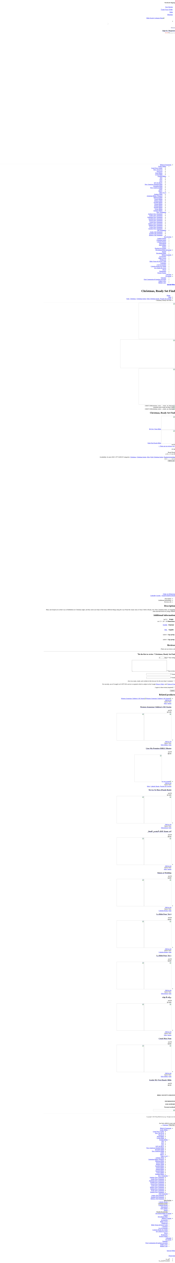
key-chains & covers (160, 268)
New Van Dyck (157, 169)
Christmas (133, 457)
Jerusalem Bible (157, 186)
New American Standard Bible (153, 184)
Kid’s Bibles (162, 245)
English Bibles (162, 176)
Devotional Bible (161, 253)
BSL (166, 629)
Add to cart (171, 460)
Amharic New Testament (155, 214)
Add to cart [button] (168, 700)
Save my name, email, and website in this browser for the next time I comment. (150, 681)
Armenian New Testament (154, 217)
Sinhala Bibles (158, 205)
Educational (162, 243)
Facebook (172, 595)
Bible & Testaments (165, 165)
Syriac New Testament (155, 227)
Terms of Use (171, 684)
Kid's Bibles (164, 745)
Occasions (168, 276)
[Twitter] (171, 17)
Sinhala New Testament (155, 225)
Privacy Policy (160, 684)
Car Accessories (161, 264)
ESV (161, 179)
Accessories (162, 256)
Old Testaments (161, 230)
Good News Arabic (156, 168)
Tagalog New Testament (155, 228)
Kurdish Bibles (158, 202)
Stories (164, 246)
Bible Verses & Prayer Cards (158, 261)
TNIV (160, 189)
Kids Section (167, 237)
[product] (107, 698)
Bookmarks (162, 271)
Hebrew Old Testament (155, 235)
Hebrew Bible (158, 201)
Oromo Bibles (158, 204)
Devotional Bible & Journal (163, 250)
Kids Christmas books (156, 457)
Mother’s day (162, 282)
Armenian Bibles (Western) (154, 196)
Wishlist (170, 15)
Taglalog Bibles (157, 210)
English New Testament (155, 219)
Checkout (165, 1125)
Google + (159, 595)
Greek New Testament (155, 222)
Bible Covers (162, 258)
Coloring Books (161, 242)
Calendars (163, 263)
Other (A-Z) (162, 192)
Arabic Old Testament (156, 232)
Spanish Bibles (158, 207)
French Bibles (158, 199)
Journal (164, 251)
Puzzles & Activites (160, 248)
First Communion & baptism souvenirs (155, 279)
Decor (164, 269)
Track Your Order (167, 10)
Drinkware (163, 260)
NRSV (160, 191)
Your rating (171, 657)
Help (171, 12)
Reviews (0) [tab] (167, 602)
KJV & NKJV (158, 183)
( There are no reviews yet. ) (167, 446)
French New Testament (155, 220)
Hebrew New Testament (155, 224)
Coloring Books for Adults (158, 266)
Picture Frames (162, 273)
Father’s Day (162, 281)
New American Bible (156, 187)
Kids (148, 457)
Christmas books (161, 240)
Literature (168, 274)
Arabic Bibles (162, 166)
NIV (161, 178)
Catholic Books (161, 238)
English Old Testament (155, 233)
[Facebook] (174, 17)
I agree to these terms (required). (164, 687)
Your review (171, 671)
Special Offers (171, 284)
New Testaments (161, 212)
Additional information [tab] (164, 600)
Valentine (163, 278)
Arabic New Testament (155, 215)
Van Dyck (159, 171)
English (165, 625)
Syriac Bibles (158, 209)
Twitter (167, 595)
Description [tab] (168, 598)
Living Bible (158, 174)
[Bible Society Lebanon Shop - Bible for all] (155, 18)
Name (172, 674)
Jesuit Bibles (158, 173)
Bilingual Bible (158, 197)
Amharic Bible (158, 194)
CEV (160, 181)
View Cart (171, 1125)
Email (163, 595)
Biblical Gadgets (166, 255)
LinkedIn (153, 595)
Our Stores (169, 7)
